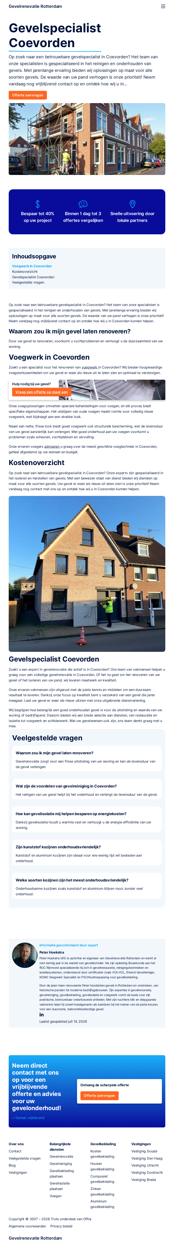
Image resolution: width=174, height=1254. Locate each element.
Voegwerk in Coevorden (32, 266)
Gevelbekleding (103, 1144)
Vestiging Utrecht (145, 1165)
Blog (12, 1165)
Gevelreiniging (61, 1163)
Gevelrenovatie (61, 1156)
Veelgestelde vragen (28, 282)
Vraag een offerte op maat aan (41, 392)
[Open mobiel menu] (163, 6)
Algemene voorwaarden (27, 1226)
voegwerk (90, 367)
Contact (15, 1151)
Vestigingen (18, 1172)
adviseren (52, 446)
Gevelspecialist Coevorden (33, 277)
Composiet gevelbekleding (102, 1179)
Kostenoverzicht (24, 271)
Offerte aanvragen (28, 95)
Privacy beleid (61, 1226)
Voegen (56, 1196)
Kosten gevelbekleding (102, 1154)
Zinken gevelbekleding (102, 1191)
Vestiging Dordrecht (147, 1172)
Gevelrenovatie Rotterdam (35, 6)
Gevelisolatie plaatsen (60, 1186)
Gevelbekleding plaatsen (62, 1173)
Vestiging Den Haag (146, 1158)
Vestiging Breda (143, 1180)
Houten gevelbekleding (102, 1166)
